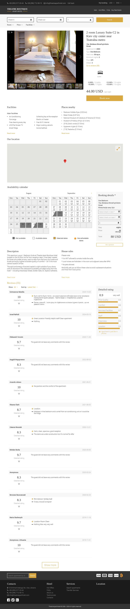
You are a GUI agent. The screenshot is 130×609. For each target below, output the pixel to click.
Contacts (50, 597)
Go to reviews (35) (92, 66)
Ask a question (109, 244)
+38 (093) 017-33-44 (16, 590)
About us (50, 593)
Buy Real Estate (116, 10)
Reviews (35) (13, 283)
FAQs (108, 10)
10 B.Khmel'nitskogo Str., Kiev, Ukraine (22, 588)
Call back (71, 3)
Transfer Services (73, 590)
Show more (50, 565)
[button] (65, 161)
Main (95, 10)
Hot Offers (102, 10)
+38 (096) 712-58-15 (16, 593)
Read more (11, 133)
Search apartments (73, 588)
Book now (105, 98)
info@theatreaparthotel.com (55, 3)
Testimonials (51, 595)
